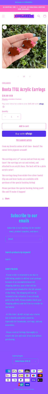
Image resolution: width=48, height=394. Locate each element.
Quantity (5, 111)
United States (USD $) (22, 361)
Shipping (5, 99)
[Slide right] (30, 76)
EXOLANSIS (21, 389)
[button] (3, 16)
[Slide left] (18, 76)
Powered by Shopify (29, 389)
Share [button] (7, 198)
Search (8, 259)
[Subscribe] (40, 239)
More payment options (24, 140)
